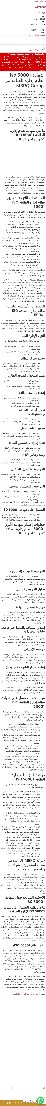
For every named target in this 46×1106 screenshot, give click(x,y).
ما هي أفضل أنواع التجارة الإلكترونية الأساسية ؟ (26, 54)
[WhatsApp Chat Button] (40, 1100)
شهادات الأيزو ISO (38, 280)
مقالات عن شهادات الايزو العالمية (25, 994)
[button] (43, 38)
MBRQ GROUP (40, 1)
